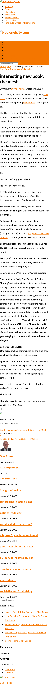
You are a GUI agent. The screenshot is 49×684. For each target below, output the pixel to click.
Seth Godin (30, 429)
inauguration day (10, 490)
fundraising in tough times (16, 501)
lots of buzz (29, 102)
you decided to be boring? (16, 524)
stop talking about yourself (17, 568)
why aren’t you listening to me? (19, 535)
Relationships (12, 17)
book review (6, 429)
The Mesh (41, 429)
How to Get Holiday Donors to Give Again (26, 612)
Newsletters (11, 20)
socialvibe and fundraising (16, 591)
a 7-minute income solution (17, 557)
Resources (10, 14)
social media (25, 69)
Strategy (9, 6)
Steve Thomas (18, 88)
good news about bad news (16, 546)
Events (8, 9)
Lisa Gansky (19, 429)
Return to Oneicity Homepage (20, 22)
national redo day (10, 512)
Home (3, 66)
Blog (9, 66)
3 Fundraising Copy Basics (18, 640)
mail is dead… (8, 580)
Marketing (10, 11)
